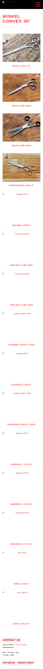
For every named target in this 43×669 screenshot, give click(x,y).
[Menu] (37, 4)
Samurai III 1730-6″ (21, 544)
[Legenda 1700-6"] (21, 366)
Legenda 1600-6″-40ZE (21, 345)
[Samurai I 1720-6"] (21, 446)
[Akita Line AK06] (21, 87)
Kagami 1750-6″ (21, 225)
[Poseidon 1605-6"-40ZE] (21, 406)
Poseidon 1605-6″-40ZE (21, 424)
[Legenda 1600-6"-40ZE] (21, 326)
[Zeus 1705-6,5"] (21, 605)
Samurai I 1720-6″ (21, 464)
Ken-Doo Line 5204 (21, 305)
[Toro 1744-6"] (21, 566)
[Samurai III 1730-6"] (21, 526)
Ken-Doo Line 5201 (21, 265)
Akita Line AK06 (21, 106)
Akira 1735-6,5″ (21, 66)
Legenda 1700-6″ (21, 385)
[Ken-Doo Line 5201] (21, 247)
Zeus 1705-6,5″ (21, 624)
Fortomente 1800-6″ (21, 185)
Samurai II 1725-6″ (21, 504)
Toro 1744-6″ (22, 584)
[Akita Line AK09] (21, 127)
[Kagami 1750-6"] (21, 207)
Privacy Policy (26, 663)
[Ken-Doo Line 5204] (21, 287)
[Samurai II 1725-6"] (21, 486)
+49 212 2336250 (20, 645)
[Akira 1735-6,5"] (21, 48)
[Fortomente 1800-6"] (21, 167)
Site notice (9, 663)
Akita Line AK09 (21, 145)
